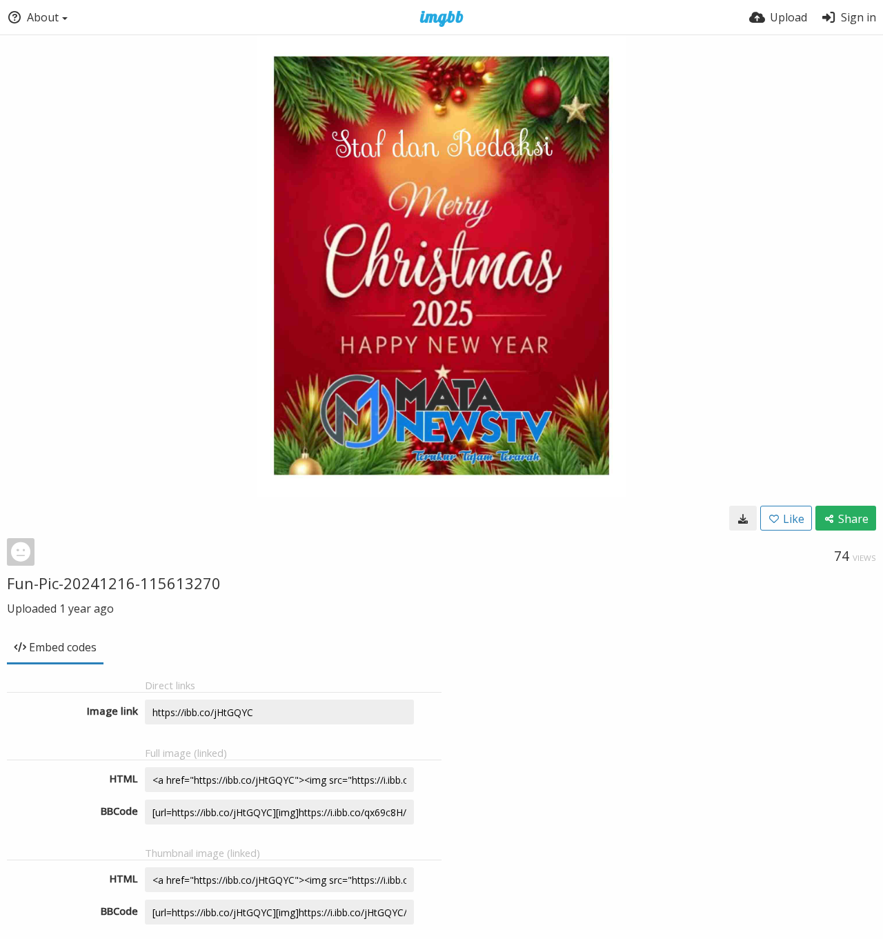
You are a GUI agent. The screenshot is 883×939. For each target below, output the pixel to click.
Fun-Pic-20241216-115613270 (114, 583)
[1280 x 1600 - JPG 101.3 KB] (743, 518)
